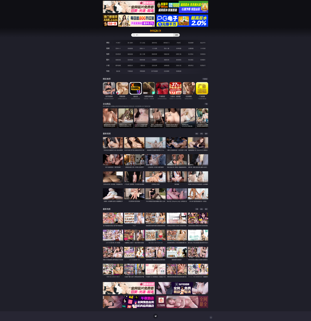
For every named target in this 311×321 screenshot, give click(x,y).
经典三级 (178, 54)
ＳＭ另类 (202, 48)
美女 (197, 133)
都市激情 (118, 65)
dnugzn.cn (155, 30)
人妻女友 (142, 65)
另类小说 (178, 65)
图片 (107, 60)
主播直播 (190, 48)
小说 (107, 65)
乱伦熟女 (190, 54)
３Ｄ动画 (154, 48)
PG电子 (118, 43)
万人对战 (142, 43)
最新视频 (107, 133)
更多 (206, 133)
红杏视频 (166, 71)
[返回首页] (211, 317)
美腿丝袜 (166, 60)
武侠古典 (154, 65)
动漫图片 (154, 60)
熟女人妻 (166, 48)
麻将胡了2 (167, 43)
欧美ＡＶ (142, 48)
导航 (107, 71)
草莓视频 (142, 71)
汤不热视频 (154, 71)
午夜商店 (130, 71)
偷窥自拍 (118, 60)
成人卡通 (142, 54)
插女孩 (118, 71)
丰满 (197, 209)
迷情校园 (166, 65)
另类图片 (202, 60)
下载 (206, 104)
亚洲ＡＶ (118, 48)
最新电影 (107, 209)
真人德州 (130, 43)
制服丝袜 (166, 54)
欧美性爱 (154, 54)
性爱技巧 (202, 65)
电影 (107, 54)
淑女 (201, 209)
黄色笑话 (190, 65)
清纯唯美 (178, 60)
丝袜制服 (178, 48)
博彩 (107, 43)
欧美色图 (142, 60)
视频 (107, 48)
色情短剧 (178, 71)
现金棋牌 (190, 43)
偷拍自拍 (130, 54)
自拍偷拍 (130, 48)
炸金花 (179, 43)
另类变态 (202, 54)
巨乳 (201, 133)
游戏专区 (154, 43)
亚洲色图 (130, 60)
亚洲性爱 (118, 54)
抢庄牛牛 (202, 43)
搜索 (176, 35)
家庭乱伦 (130, 65)
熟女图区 (190, 60)
